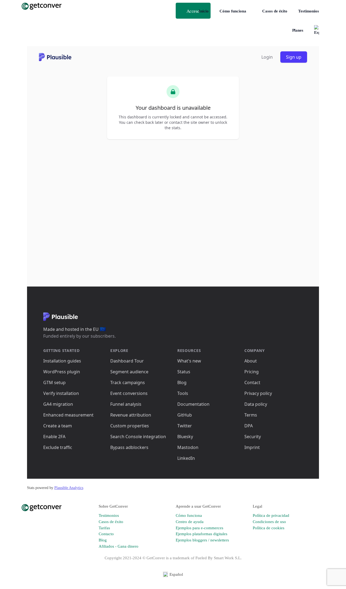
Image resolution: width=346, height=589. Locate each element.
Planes (297, 30)
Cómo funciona (232, 11)
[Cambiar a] (316, 30)
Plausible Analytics (68, 488)
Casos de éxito (274, 11)
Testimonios (308, 11)
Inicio (203, 11)
